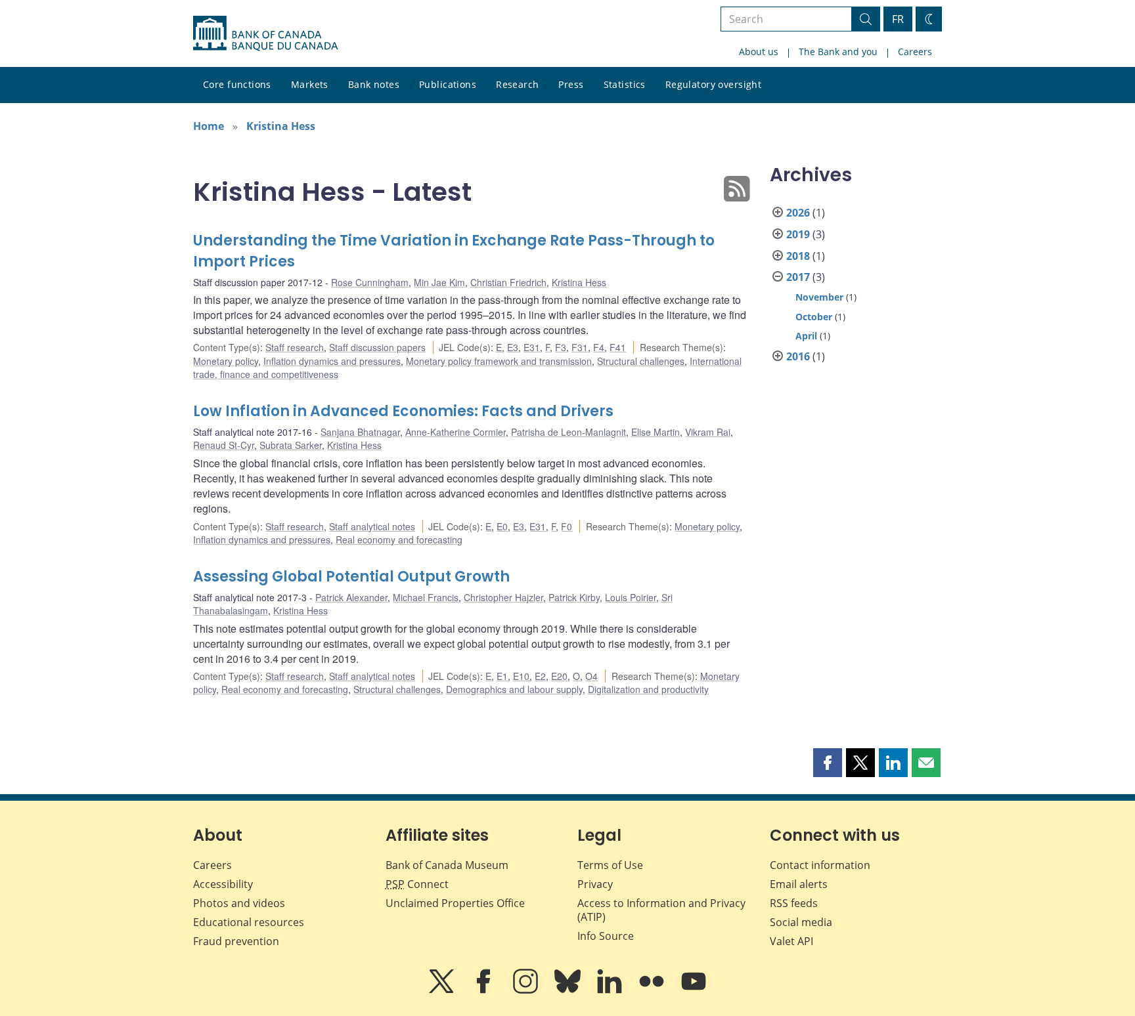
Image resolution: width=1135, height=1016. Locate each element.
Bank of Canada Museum (447, 865)
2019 (798, 234)
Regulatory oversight (713, 84)
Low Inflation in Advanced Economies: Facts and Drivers (403, 411)
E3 (512, 347)
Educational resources (248, 922)
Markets (309, 84)
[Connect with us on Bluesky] (569, 990)
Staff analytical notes (372, 526)
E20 (559, 676)
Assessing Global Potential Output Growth (351, 576)
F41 (618, 347)
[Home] (265, 33)
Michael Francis (425, 597)
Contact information (820, 865)
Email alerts (799, 884)
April (806, 335)
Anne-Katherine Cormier (455, 431)
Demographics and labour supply (514, 689)
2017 (798, 277)
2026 (798, 212)
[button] (827, 762)
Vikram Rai (707, 431)
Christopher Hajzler (503, 597)
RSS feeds (794, 903)
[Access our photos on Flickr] (653, 990)
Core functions (237, 84)
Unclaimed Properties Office (455, 903)
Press (570, 84)
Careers (915, 51)
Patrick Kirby (574, 597)
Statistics (625, 84)
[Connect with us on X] (443, 990)
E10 (521, 676)
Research (517, 84)
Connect (417, 884)
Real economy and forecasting (399, 539)
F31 (579, 347)
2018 (798, 256)
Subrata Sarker (290, 445)
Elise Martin (655, 431)
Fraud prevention (236, 941)
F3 (560, 347)
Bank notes (373, 84)
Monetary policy (225, 361)
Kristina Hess (280, 126)
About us (758, 51)
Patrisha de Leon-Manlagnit (568, 431)
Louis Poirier (630, 597)
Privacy (595, 884)
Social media (801, 922)
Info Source (605, 936)
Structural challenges (640, 361)
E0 (502, 526)
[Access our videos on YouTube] (693, 990)
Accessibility (223, 884)
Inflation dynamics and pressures (332, 361)
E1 (502, 676)
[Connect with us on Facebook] (485, 990)
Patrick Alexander (351, 597)
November (819, 297)
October (813, 316)
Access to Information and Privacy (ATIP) (661, 910)
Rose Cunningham (370, 282)
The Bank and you (838, 51)
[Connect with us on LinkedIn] (611, 990)
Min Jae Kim (439, 282)
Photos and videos (239, 903)
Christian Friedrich (508, 282)
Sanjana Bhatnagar (360, 431)
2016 (798, 356)
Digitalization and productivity (648, 689)
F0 (566, 526)
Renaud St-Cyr (223, 445)
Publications (447, 84)
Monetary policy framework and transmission (499, 361)
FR (898, 19)
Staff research (294, 347)
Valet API (791, 941)
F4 (598, 347)
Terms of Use (610, 865)
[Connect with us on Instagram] (527, 990)
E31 (531, 347)
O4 (591, 676)
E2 (540, 676)
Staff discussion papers (377, 347)
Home (208, 126)
